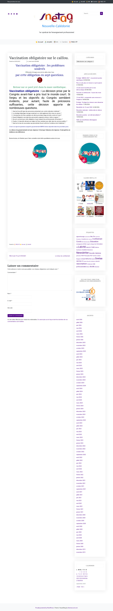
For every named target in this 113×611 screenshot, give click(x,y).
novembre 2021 (80, 483)
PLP (91, 255)
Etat (95, 244)
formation (100, 244)
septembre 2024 (81, 385)
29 (80, 580)
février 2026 (79, 337)
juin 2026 (78, 325)
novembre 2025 (80, 345)
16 (82, 576)
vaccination (81, 264)
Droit (82, 241)
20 (77, 578)
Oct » (82, 587)
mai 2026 (79, 328)
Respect (78, 259)
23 (82, 578)
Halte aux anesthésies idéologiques (86, 120)
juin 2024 (78, 394)
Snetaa (98, 258)
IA (77, 247)
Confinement (97, 239)
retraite (83, 259)
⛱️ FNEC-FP (101, 1)
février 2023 (79, 440)
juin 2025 (78, 360)
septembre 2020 (81, 523)
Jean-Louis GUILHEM (34, 61)
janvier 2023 (79, 443)
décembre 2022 (80, 446)
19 (86, 576)
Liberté (88, 247)
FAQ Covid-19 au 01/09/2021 (17, 256)
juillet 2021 (79, 495)
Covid (78, 241)
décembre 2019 (80, 549)
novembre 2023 (80, 414)
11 (85, 574)
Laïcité (82, 246)
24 (83, 578)
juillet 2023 (79, 426)
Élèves (88, 266)
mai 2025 (79, 362)
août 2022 (79, 457)
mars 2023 (79, 437)
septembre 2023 (81, 420)
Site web (10, 308)
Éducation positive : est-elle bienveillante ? (88, 115)
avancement (87, 236)
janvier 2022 (79, 477)
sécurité (97, 261)
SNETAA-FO (79, 261)
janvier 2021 (79, 512)
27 (77, 580)
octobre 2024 (80, 383)
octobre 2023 (80, 417)
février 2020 (79, 543)
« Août (78, 587)
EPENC (85, 244)
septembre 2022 (81, 454)
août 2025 (79, 354)
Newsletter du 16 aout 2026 (84, 107)
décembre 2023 (80, 411)
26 (86, 578)
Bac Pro (92, 236)
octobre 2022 (80, 451)
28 (78, 580)
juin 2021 (78, 497)
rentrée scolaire (97, 255)
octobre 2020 (80, 520)
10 (83, 574)
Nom (9, 293)
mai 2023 (79, 431)
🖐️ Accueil (75, 1)
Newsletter (82, 252)
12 (86, 574)
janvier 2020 (79, 546)
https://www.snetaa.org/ (40, 241)
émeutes (97, 266)
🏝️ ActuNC (82, 1)
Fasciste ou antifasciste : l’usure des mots (88, 92)
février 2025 (79, 371)
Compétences (84, 239)
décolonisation (87, 241)
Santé (93, 259)
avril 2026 (79, 331)
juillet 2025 (79, 357)
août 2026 (79, 319)
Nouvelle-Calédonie (95, 253)
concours (90, 239)
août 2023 (79, 423)
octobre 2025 (80, 348)
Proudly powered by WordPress (44, 608)
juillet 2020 (79, 529)
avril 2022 (79, 469)
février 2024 (79, 406)
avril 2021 (79, 503)
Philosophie (87, 255)
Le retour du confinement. (62, 256)
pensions (78, 255)
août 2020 (79, 526)
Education (94, 241)
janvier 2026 (79, 339)
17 (83, 576)
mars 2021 (79, 506)
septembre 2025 (81, 351)
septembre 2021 (81, 489)
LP (91, 247)
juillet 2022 (79, 460)
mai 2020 (79, 535)
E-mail (10, 301)
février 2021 (79, 509)
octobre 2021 (80, 486)
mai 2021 (79, 500)
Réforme (88, 259)
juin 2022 (78, 463)
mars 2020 (79, 541)
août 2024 (79, 388)
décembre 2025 (80, 342)
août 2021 (79, 492)
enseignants (79, 244)
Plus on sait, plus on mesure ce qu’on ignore (89, 83)
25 (85, 578)
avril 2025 (79, 365)
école (92, 266)
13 (77, 576)
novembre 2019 (80, 552)
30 (82, 580)
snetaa (89, 203)
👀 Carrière (94, 1)
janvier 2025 (79, 374)
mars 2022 (79, 472)
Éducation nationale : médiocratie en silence (89, 110)
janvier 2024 (79, 408)
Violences (89, 264)
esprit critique (90, 244)
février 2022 (79, 474)
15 (80, 576)
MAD (93, 247)
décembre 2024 (80, 377)
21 (78, 578)
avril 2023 (79, 434)
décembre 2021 (80, 480)
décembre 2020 (80, 515)
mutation (84, 250)
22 (80, 578)
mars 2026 (79, 334)
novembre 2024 (80, 380)
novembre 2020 (80, 518)
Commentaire (12, 272)
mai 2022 (79, 466)
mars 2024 (79, 403)
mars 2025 (79, 368)
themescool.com (73, 608)
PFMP (82, 255)
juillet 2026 (79, 322)
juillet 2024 (79, 391)
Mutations (90, 250)
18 (85, 576)
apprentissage (80, 236)
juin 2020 (78, 532)
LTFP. (60, 187)
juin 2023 (78, 428)
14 (78, 576)
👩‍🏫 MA (88, 1)
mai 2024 (79, 397)
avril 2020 (79, 538)
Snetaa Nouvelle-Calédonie (89, 261)
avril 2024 (79, 400)
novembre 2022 (80, 449)
